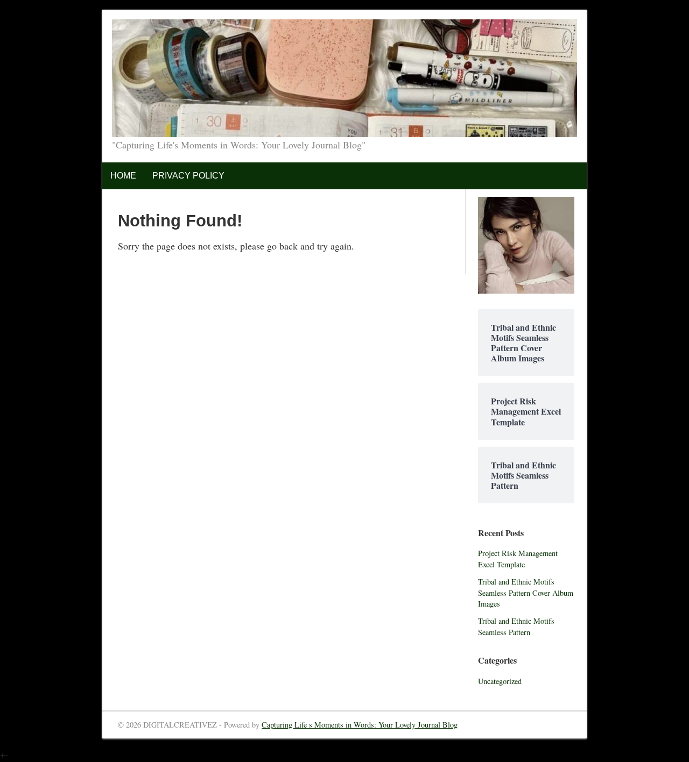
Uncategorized (500, 681)
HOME (123, 175)
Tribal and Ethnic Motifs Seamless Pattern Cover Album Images (525, 592)
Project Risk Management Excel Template (518, 558)
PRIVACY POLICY (188, 175)
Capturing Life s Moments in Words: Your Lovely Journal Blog (360, 725)
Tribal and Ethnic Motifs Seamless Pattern (516, 626)
